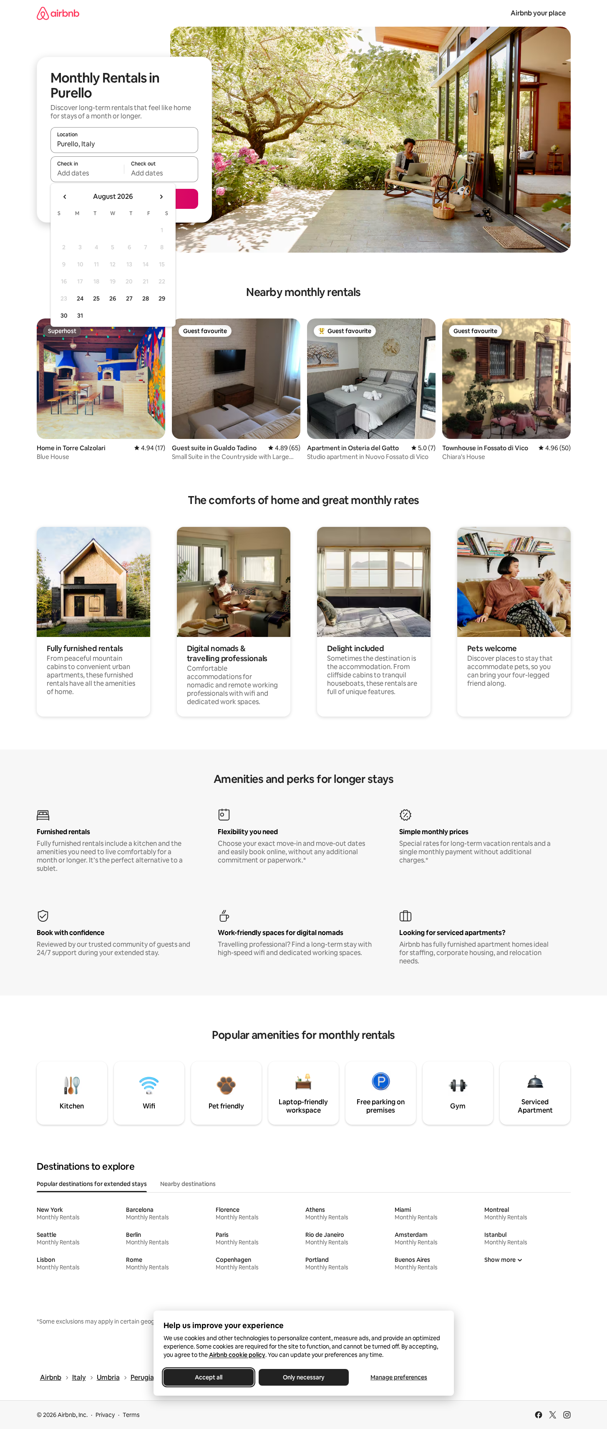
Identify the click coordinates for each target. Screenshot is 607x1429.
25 (96, 298)
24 (80, 298)
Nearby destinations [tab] (188, 1184)
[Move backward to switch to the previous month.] (65, 196)
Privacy (105, 1415)
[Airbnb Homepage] (58, 13)
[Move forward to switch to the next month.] (161, 196)
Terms (131, 1415)
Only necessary (304, 1377)
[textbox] (87, 173)
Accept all (208, 1377)
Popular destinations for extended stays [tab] (92, 1184)
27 (129, 298)
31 (80, 315)
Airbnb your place (538, 13)
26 (112, 298)
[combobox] (124, 144)
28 (145, 298)
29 (162, 298)
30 (64, 315)
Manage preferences (398, 1377)
